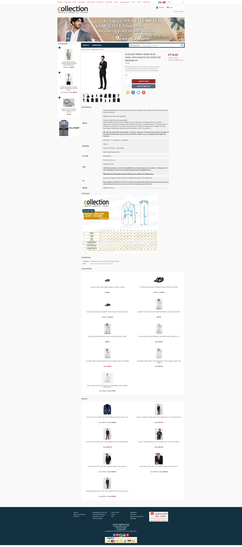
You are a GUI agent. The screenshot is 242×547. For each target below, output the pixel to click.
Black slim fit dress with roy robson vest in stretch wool (107, 442)
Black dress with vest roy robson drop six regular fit (107, 466)
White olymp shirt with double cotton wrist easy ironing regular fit (107, 386)
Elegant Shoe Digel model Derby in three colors (107, 287)
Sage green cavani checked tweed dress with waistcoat (68, 63)
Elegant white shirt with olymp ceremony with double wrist (158, 312)
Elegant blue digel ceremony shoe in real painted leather (107, 312)
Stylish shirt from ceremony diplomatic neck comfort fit (158, 336)
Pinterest (144, 92)
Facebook (133, 92)
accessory (145, 134)
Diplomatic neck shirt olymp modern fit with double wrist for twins (159, 361)
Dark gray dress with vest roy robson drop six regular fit (107, 491)
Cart (171, 7)
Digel (128, 63)
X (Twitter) (138, 93)
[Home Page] (72, 12)
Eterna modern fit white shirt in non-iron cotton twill (68, 88)
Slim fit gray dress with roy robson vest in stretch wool (158, 442)
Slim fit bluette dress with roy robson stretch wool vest (107, 417)
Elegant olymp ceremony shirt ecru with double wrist (107, 336)
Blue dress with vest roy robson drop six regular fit (159, 466)
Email (127, 92)
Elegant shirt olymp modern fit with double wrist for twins (107, 361)
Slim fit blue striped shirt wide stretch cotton (68, 110)
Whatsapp (149, 184)
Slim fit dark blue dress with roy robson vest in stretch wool (159, 417)
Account (161, 7)
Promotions (96, 45)
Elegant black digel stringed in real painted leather (159, 287)
